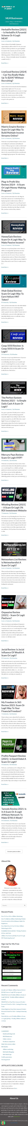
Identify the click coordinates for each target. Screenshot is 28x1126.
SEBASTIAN (4, 995)
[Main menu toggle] (25, 7)
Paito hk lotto (5, 1016)
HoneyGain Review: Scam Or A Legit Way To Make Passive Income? (13, 239)
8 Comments (4, 302)
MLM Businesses (7, 1036)
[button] (3, 1123)
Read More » (4, 63)
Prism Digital (5, 1009)
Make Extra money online (8, 1044)
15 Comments (5, 658)
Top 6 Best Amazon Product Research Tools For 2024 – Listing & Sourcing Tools (13, 1004)
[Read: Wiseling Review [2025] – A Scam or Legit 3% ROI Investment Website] (14, 494)
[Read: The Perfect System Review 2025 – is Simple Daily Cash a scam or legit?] (14, 387)
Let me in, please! (12, 978)
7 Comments (4, 513)
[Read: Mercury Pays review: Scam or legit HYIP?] (14, 445)
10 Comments (5, 820)
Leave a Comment (6, 41)
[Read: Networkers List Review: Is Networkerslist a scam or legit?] (14, 549)
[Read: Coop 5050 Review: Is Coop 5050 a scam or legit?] (14, 335)
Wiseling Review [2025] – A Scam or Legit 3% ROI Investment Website (14, 507)
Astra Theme (14, 1122)
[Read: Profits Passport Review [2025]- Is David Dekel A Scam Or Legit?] (14, 745)
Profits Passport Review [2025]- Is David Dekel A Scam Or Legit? (13, 758)
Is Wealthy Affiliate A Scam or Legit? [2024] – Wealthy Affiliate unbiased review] (13, 997)
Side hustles (4, 1046)
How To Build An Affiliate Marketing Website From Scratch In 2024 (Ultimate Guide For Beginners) (13, 921)
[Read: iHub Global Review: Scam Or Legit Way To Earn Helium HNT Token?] (14, 281)
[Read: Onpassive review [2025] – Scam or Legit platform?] (14, 602)
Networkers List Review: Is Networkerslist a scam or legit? (13, 562)
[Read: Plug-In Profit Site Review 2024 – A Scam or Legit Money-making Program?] (14, 171)
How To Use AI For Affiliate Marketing (11, 916)
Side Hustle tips (7, 1054)
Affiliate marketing (8, 1049)
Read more (17, 1116)
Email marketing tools (9, 1034)
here (15, 1088)
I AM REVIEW (5, 1031)
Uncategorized (5, 1059)
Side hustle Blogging (8, 1052)
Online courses (7, 1039)
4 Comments (5, 460)
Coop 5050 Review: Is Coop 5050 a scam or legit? (12, 348)
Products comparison (9, 1041)
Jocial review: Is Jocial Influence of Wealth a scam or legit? (12, 652)
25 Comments (5, 354)
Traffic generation (6, 1057)
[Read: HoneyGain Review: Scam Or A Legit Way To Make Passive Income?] (14, 226)
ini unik (3, 990)
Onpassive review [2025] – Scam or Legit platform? (13, 615)
